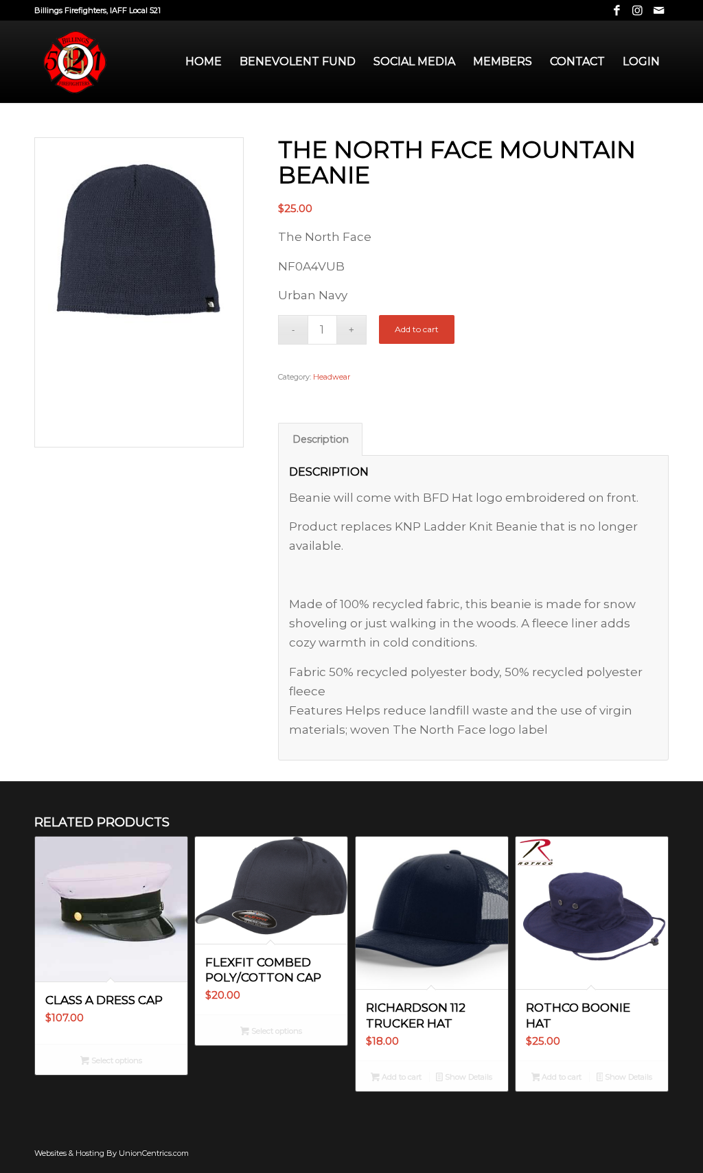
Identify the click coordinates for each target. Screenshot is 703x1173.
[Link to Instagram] (637, 10)
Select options (115, 1060)
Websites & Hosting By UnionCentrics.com (111, 1153)
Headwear (331, 377)
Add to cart (417, 329)
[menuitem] (203, 62)
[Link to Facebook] (617, 10)
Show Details (467, 1077)
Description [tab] (320, 439)
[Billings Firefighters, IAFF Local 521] (75, 62)
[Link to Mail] (658, 10)
